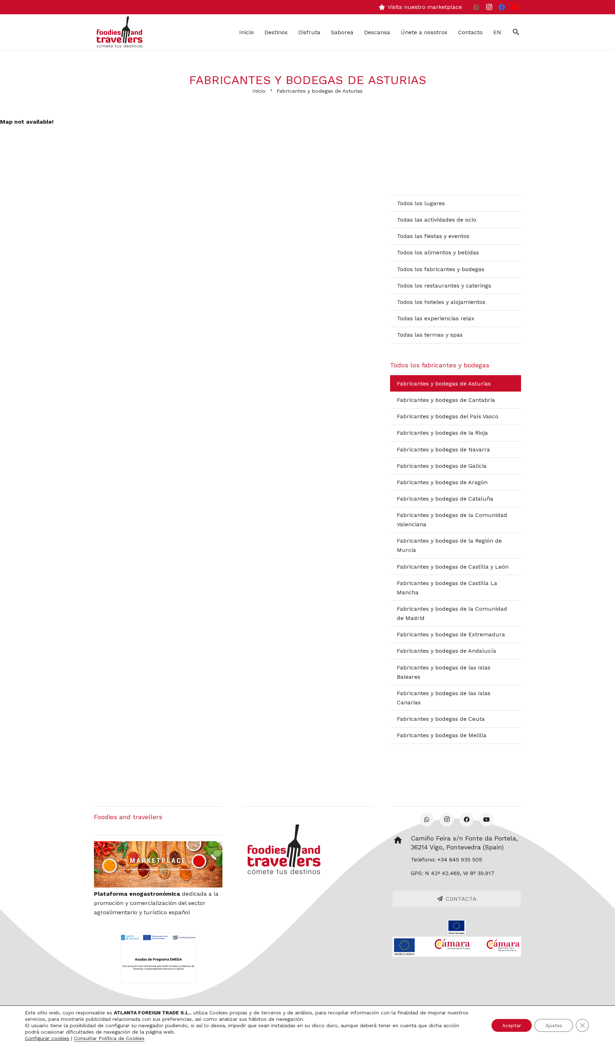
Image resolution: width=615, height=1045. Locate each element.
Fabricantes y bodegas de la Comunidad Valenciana (452, 520)
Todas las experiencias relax (435, 318)
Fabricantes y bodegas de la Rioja (442, 432)
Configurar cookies (47, 1038)
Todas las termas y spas (430, 334)
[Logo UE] (457, 927)
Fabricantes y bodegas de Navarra (443, 449)
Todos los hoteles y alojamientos (441, 302)
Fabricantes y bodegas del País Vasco (447, 416)
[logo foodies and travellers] (119, 32)
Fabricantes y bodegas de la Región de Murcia (449, 545)
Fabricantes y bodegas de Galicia (442, 465)
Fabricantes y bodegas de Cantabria (446, 400)
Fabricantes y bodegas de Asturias (444, 383)
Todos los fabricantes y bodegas (440, 269)
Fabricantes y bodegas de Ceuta (441, 718)
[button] (515, 32)
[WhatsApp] (476, 7)
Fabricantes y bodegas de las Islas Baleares (443, 672)
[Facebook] (501, 7)
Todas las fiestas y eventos (433, 236)
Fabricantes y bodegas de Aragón (442, 482)
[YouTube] (514, 7)
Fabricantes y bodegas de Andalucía (446, 650)
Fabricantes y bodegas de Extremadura (451, 634)
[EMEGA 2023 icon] (158, 958)
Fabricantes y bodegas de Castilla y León (453, 566)
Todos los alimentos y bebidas (438, 252)
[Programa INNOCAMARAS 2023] (457, 947)
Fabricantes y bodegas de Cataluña (445, 498)
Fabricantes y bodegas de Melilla (442, 735)
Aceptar (511, 1025)
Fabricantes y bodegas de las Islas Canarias (443, 698)
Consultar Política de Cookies (109, 1038)
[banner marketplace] (158, 864)
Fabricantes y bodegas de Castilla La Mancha (447, 588)
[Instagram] (489, 7)
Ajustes (553, 1025)
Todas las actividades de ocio (436, 219)
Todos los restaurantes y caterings (444, 285)
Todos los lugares (421, 203)
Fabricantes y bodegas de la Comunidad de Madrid (452, 613)
